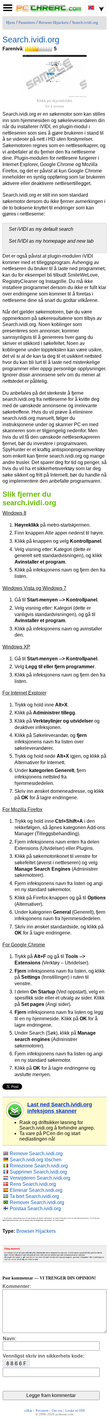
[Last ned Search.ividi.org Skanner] (15, 1110)
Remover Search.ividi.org (37, 1202)
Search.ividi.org (85, 22)
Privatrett (42, 1410)
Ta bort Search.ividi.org (34, 1196)
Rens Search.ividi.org (33, 1184)
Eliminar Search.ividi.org (36, 1190)
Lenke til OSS (75, 1410)
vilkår (28, 1410)
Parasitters (26, 22)
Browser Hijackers (53, 22)
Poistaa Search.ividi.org (35, 1208)
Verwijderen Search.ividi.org (40, 1178)
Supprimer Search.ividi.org (38, 1171)
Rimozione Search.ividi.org (39, 1165)
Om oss (57, 1410)
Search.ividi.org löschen (35, 1159)
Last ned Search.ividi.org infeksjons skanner (59, 1107)
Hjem (10, 22)
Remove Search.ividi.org (36, 1153)
